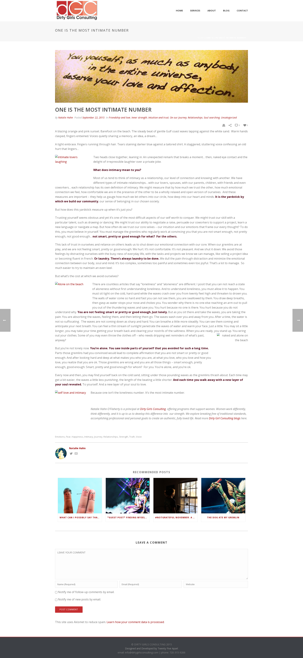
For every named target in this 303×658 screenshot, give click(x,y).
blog (226, 10)
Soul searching (212, 117)
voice (139, 437)
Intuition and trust (158, 117)
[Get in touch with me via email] (76, 454)
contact (242, 10)
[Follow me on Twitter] (71, 454)
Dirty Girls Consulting (153, 409)
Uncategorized (229, 117)
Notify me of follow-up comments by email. (86, 592)
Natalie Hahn (65, 117)
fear (68, 437)
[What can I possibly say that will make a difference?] (80, 495)
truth (132, 437)
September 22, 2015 (93, 117)
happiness (77, 437)
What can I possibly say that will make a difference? (81, 517)
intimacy (88, 437)
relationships (110, 437)
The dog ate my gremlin (223, 517)
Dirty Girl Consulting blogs (224, 418)
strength (123, 437)
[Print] (223, 125)
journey (98, 437)
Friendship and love (119, 117)
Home (200, 38)
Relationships (195, 117)
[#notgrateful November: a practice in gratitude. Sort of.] (175, 495)
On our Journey (178, 117)
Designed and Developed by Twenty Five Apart (151, 648)
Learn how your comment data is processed (135, 622)
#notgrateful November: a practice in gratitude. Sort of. (176, 517)
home (179, 10)
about (211, 10)
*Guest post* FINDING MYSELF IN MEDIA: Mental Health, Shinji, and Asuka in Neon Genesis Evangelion (128, 517)
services (195, 10)
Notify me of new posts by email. (79, 599)
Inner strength (139, 117)
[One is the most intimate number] (151, 76)
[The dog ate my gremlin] (223, 495)
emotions (60, 437)
